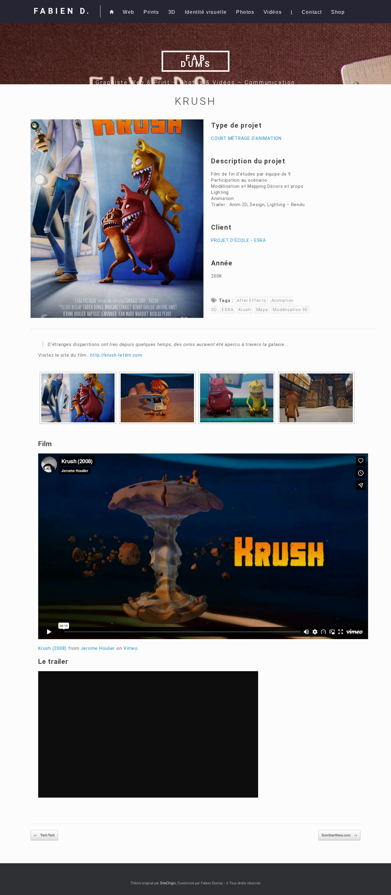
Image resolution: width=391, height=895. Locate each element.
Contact (312, 12)
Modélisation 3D (290, 309)
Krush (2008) (52, 648)
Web (128, 12)
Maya (262, 309)
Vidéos (273, 12)
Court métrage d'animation (246, 138)
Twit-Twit (44, 835)
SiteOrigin (168, 882)
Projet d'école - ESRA (238, 240)
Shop (338, 12)
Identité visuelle (206, 12)
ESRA (227, 309)
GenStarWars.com (339, 835)
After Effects (251, 300)
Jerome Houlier (98, 648)
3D (172, 12)
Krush (245, 309)
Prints (151, 12)
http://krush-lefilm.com (116, 355)
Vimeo (130, 648)
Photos (245, 12)
